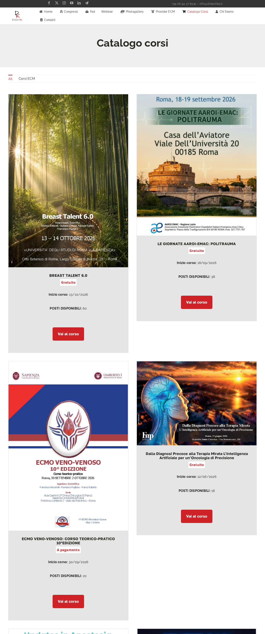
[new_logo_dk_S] (17, 12)
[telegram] (86, 3)
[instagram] (64, 3)
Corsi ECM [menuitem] (27, 79)
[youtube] (71, 3)
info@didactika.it (211, 3)
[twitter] (56, 3)
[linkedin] (79, 3)
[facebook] (49, 3)
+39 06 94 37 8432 (184, 3)
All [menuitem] (10, 79)
